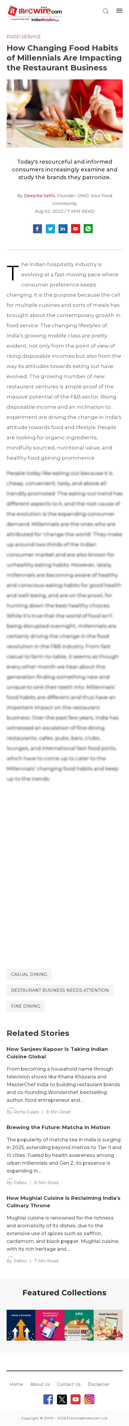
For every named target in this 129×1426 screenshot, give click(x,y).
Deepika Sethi (39, 195)
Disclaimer (99, 1384)
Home (16, 1384)
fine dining (25, 1006)
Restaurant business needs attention (60, 990)
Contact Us (68, 1384)
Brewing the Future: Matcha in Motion (58, 1127)
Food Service (24, 37)
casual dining (29, 974)
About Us (40, 1384)
